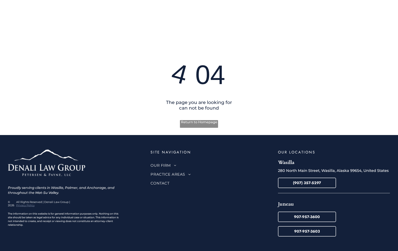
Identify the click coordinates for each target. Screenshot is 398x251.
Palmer (71, 188)
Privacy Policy (25, 205)
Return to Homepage (199, 122)
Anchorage (96, 188)
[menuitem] (144, 15)
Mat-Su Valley (46, 193)
